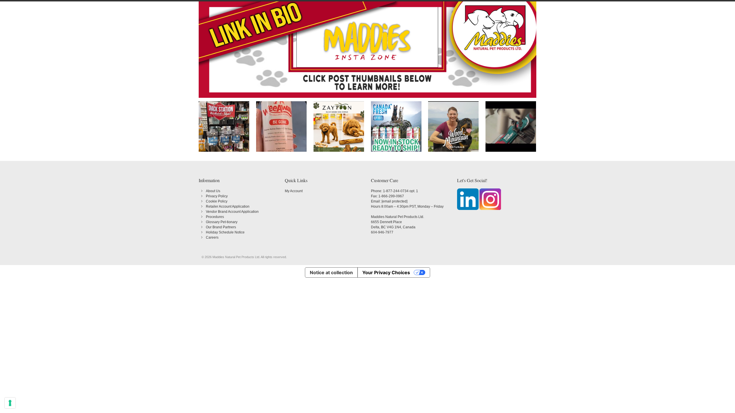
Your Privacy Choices (386, 272)
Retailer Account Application (227, 206)
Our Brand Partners (221, 227)
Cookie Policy (216, 201)
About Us (213, 191)
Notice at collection (331, 272)
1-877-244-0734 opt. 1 (400, 191)
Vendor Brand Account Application (232, 212)
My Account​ (294, 191)
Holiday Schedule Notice (225, 232)
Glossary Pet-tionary (221, 222)
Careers (212, 237)
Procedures (215, 217)
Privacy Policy (217, 196)
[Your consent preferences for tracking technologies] (10, 403)
